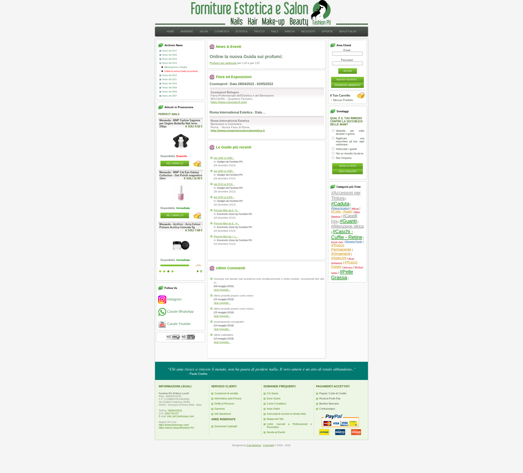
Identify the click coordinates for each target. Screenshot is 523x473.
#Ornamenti (340, 254)
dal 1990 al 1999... (224, 171)
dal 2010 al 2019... (224, 184)
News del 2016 (169, 55)
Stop (201, 271)
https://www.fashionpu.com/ (174, 425)
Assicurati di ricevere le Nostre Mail (286, 413)
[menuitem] (170, 31)
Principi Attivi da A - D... (226, 210)
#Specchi (338, 258)
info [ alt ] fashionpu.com (180, 416)
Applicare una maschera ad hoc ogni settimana (350, 141)
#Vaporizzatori (340, 208)
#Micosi (355, 208)
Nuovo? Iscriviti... (347, 79)
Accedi (347, 71)
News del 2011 (169, 79)
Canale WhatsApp (180, 311)
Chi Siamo (272, 393)
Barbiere (187, 31)
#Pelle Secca (347, 267)
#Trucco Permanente (341, 247)
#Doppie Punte (353, 241)
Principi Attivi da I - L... (226, 236)
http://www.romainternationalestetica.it (238, 130)
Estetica (241, 31)
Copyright (268, 445)
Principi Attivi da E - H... (226, 223)
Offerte (327, 31)
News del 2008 (169, 91)
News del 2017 (169, 50)
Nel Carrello (174, 215)
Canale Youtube (178, 324)
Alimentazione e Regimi (175, 67)
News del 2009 (169, 87)
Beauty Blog (347, 31)
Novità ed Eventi (276, 432)
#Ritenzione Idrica (347, 226)
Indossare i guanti (346, 149)
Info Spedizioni (223, 413)
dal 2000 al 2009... (224, 197)
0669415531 (175, 410)
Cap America (254, 445)
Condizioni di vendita (226, 393)
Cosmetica (222, 31)
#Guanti (348, 221)
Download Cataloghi (226, 426)
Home (170, 31)
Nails (274, 31)
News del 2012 (169, 75)
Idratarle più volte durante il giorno (350, 132)
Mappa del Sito (275, 419)
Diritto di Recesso (224, 403)
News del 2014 (169, 59)
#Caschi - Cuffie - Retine (346, 234)
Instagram (173, 299)
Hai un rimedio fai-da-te (349, 153)
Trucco (259, 31)
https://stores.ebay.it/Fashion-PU (176, 427)
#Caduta (340, 203)
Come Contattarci (276, 403)
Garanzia (220, 408)
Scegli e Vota (347, 166)
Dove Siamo (273, 398)
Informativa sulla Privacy (228, 398)
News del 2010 (169, 83)
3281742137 (171, 413)
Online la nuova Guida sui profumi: (181, 71)
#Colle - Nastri (341, 211)
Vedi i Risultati (347, 171)
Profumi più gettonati (223, 63)
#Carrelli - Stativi (337, 242)
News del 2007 (169, 95)
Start (198, 271)
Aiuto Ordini (273, 408)
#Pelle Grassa (342, 274)
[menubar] (261, 31)
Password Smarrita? (347, 85)
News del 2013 (169, 63)
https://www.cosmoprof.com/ (229, 102)
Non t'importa (343, 158)
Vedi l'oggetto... (222, 290)
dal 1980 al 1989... (224, 158)
